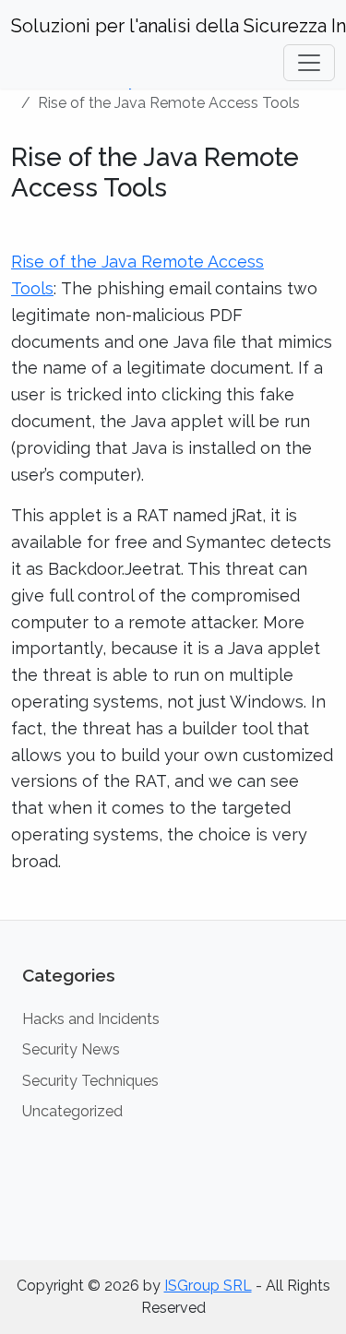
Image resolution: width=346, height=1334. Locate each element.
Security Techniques (90, 1081)
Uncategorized (72, 1111)
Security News (71, 1049)
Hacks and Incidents (91, 1019)
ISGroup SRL (208, 1285)
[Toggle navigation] (309, 62)
